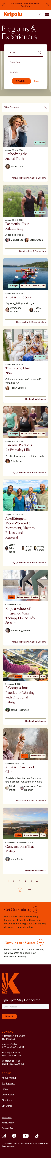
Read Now (25, 6)
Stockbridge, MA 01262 (13, 1064)
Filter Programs (11, 107)
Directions (7, 1100)
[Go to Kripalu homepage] (11, 983)
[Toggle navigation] (47, 14)
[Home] (13, 13)
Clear (36, 81)
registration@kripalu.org (13, 1035)
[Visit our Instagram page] (4, 1136)
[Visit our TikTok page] (37, 1136)
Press (5, 1088)
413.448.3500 (9, 1039)
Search (21, 81)
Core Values (8, 1094)
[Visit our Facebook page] (14, 1136)
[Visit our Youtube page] (25, 1136)
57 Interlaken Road (11, 1060)
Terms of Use (7, 1128)
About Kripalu (9, 1077)
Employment (8, 1083)
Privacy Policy (8, 1123)
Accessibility (7, 1117)
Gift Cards (7, 1105)
